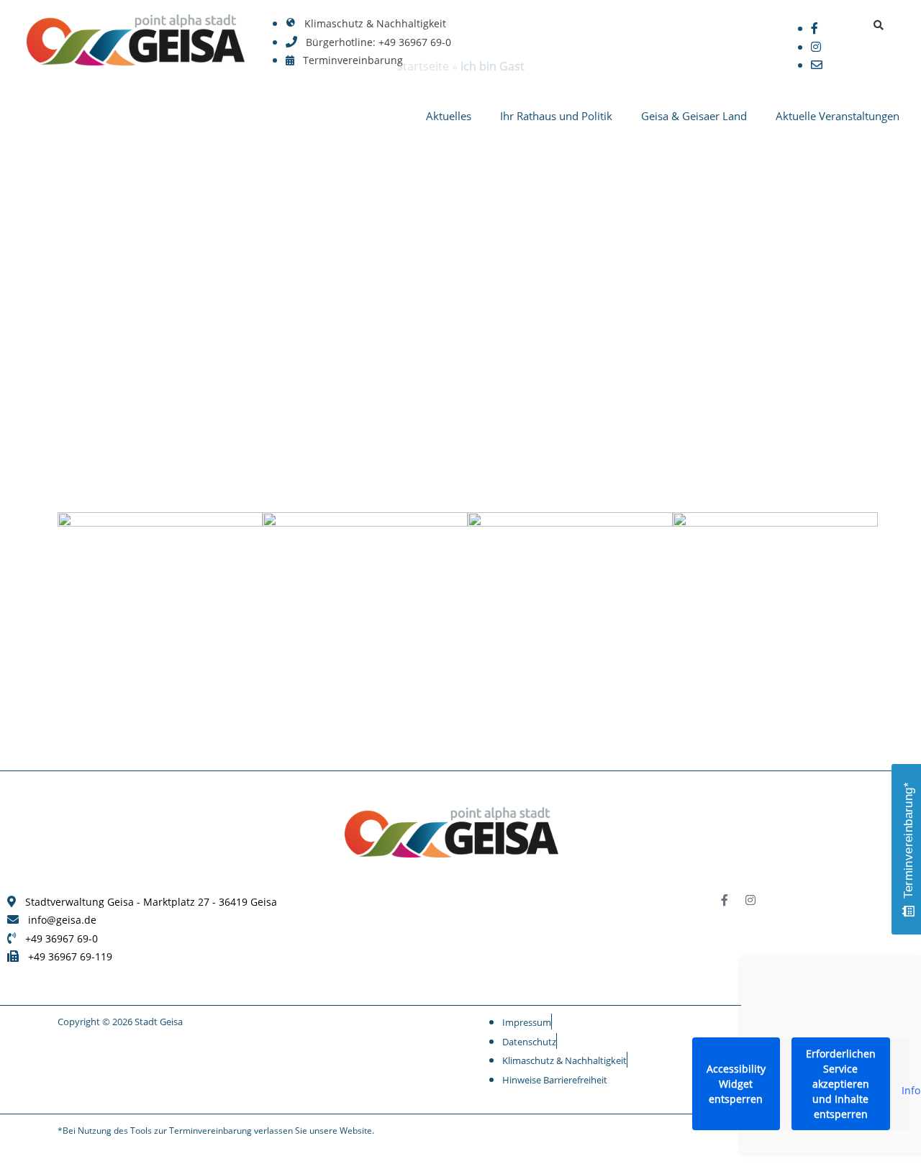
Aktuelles (448, 116)
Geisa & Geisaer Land (694, 116)
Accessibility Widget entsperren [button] (736, 1084)
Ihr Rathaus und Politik (556, 116)
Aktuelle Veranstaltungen (837, 116)
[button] (879, 25)
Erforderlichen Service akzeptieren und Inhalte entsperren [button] (841, 1084)
